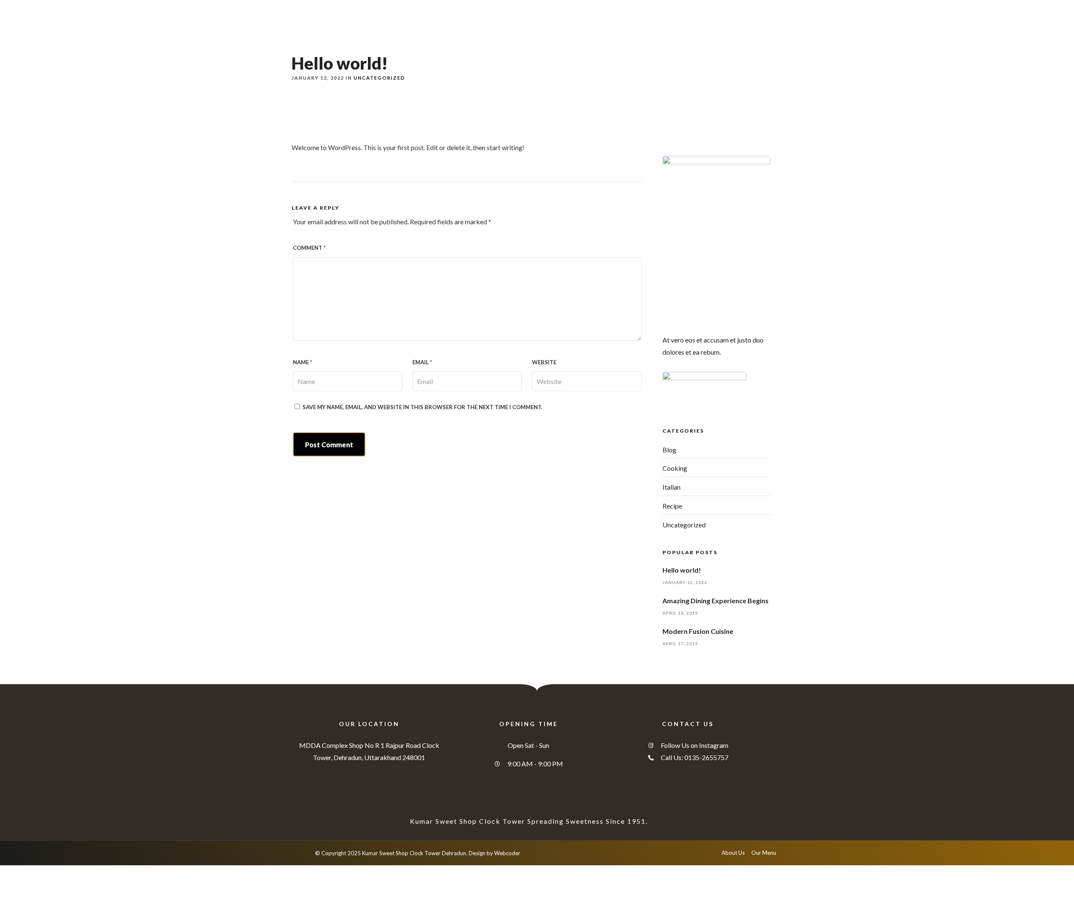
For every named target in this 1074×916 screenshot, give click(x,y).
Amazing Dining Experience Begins (715, 601)
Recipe (672, 506)
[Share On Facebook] (20, 897)
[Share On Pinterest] (46, 897)
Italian (671, 487)
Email (422, 362)
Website (544, 362)
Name (302, 362)
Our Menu (566, 35)
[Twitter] (757, 7)
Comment (309, 247)
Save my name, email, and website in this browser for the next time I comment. (422, 407)
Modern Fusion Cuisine (697, 631)
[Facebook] (744, 7)
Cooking (674, 468)
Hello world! (681, 570)
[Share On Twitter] (33, 897)
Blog (669, 450)
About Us (619, 35)
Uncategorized (379, 77)
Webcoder (507, 853)
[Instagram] (770, 7)
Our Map (670, 35)
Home (519, 35)
